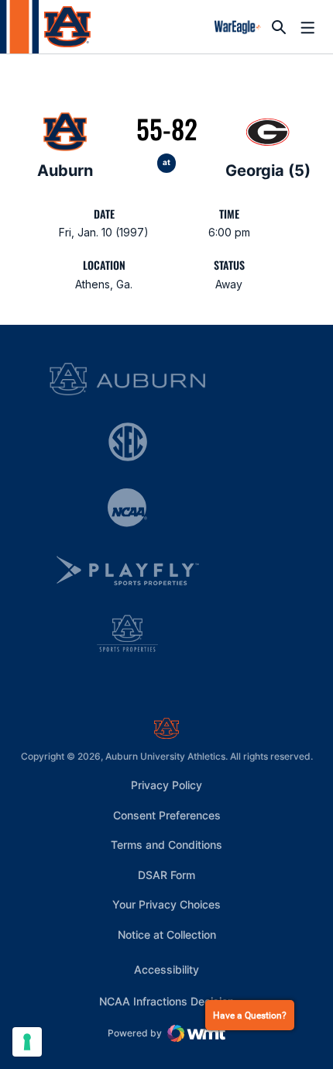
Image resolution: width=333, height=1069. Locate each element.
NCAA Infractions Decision (166, 1001)
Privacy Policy (166, 784)
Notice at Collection (167, 934)
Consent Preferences (167, 815)
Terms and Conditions (166, 844)
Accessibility (166, 969)
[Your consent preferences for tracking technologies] (27, 1042)
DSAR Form (166, 874)
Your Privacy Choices (166, 904)
